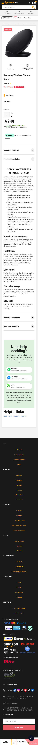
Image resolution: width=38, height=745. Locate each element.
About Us (19, 450)
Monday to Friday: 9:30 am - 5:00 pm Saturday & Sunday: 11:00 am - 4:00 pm (20, 709)
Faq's (5, 416)
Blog (19, 464)
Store (19, 587)
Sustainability (19, 566)
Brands (20, 511)
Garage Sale (27, 18)
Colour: (7, 102)
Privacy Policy (20, 455)
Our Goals (19, 562)
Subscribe (19, 727)
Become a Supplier (19, 530)
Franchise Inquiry (20, 520)
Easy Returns (30, 13)
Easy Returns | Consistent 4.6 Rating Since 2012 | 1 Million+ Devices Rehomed (19, 24)
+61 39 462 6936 (12, 703)
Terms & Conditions (19, 459)
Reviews (19, 490)
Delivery (19, 475)
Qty (14, 743)
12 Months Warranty (19, 13)
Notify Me (20, 87)
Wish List (19, 551)
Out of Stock (21, 742)
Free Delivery (7, 13)
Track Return (19, 500)
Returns (23, 416)
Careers (19, 597)
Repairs (19, 515)
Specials (19, 546)
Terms (10, 416)
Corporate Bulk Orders (19, 525)
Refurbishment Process (19, 571)
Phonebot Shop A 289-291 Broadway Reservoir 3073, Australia (20, 697)
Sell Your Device (7, 18)
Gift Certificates (19, 541)
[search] (33, 7)
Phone (19, 582)
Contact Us (19, 592)
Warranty (17, 416)
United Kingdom (19, 613)
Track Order (19, 495)
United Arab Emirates (20, 608)
